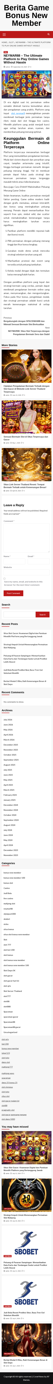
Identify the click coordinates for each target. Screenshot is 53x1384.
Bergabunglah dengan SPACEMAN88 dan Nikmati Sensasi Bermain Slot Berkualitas (24, 321)
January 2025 (10, 800)
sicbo (6, 924)
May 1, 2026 (16, 443)
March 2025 (9, 790)
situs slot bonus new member (17, 934)
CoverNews (38, 1376)
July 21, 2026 (16, 1271)
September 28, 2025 (20, 67)
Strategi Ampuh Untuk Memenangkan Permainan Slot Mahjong (26, 646)
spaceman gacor (11, 1017)
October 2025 (10, 755)
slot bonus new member (14, 960)
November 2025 (11, 750)
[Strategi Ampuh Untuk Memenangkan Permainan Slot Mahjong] (26, 1195)
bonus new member (12, 872)
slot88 (6, 1001)
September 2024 (11, 820)
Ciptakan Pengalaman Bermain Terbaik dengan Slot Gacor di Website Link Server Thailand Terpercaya (27, 389)
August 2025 (9, 765)
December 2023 (11, 850)
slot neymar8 (18, 113)
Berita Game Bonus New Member (26, 15)
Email (31, 556)
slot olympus (7, 1087)
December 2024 (11, 805)
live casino (8, 898)
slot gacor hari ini (11, 981)
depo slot (6, 1062)
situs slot (6, 1096)
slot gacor (8, 975)
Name (7, 556)
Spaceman (8, 1011)
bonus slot (8, 883)
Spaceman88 (9, 1022)
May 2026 (8, 729)
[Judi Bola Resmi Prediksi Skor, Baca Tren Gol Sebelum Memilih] (26, 1292)
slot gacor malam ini (10, 1101)
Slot (5, 52)
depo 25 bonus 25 (9, 1082)
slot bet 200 (9, 950)
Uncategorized (10, 1032)
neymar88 (8, 909)
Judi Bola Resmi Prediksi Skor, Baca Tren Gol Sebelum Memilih (23, 671)
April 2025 (8, 785)
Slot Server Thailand (13, 991)
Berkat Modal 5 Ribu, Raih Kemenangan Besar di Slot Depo (25, 682)
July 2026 (8, 719)
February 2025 (10, 795)
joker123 (6, 1053)
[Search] (48, 34)
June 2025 (8, 775)
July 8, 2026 (16, 1318)
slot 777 (7, 945)
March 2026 (9, 740)
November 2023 (11, 855)
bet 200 (5, 1044)
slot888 (7, 1006)
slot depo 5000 (8, 1119)
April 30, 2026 (16, 491)
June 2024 (8, 835)
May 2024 (8, 840)
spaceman (6, 1078)
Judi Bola (8, 893)
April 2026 (8, 735)
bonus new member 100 (14, 878)
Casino (7, 888)
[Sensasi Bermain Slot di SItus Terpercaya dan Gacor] (26, 416)
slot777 (7, 996)
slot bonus (8, 955)
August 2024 (9, 825)
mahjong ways (8, 1073)
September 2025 (11, 760)
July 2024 (8, 830)
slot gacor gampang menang (14, 1114)
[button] (4, 34)
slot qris (7, 986)
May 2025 (8, 780)
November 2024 (11, 810)
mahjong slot (9, 903)
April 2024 (8, 845)
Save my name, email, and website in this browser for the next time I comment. (23, 583)
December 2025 (11, 745)
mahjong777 (7, 1067)
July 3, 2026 (16, 1366)
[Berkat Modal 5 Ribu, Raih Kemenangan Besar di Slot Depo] (26, 1340)
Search (6, 604)
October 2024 (10, 815)
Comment (9, 521)
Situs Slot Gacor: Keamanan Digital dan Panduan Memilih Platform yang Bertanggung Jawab (25, 634)
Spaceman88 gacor (12, 1027)
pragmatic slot (8, 1110)
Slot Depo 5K (9, 970)
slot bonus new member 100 (16, 965)
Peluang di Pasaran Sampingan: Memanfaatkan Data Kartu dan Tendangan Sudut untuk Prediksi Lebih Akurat (25, 658)
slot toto (5, 1057)
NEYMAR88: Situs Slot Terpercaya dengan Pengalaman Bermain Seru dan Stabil (29, 331)
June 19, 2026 (16, 395)
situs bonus (9, 929)
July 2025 (8, 770)
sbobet (7, 919)
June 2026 (8, 724)
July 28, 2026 (16, 1221)
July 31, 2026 (16, 1173)
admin (8, 67)
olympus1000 (10, 914)
